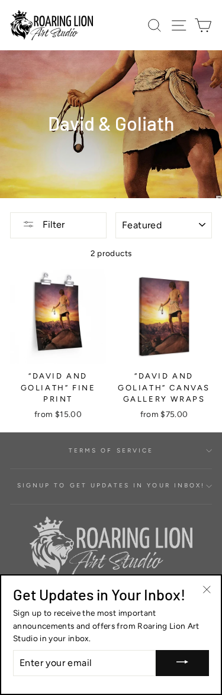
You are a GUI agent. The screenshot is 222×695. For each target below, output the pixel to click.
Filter (52, 224)
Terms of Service (111, 450)
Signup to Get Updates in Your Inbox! (111, 485)
